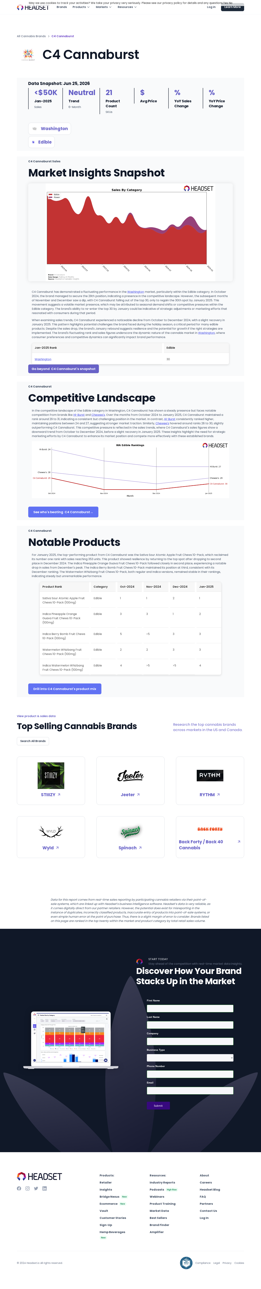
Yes (225, 3)
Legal (216, 1263)
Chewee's (98, 415)
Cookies (239, 1263)
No (230, 3)
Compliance (203, 1263)
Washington (135, 292)
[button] (81, 7)
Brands (62, 7)
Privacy (227, 1263)
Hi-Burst (79, 415)
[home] (33, 7)
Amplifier (157, 1232)
